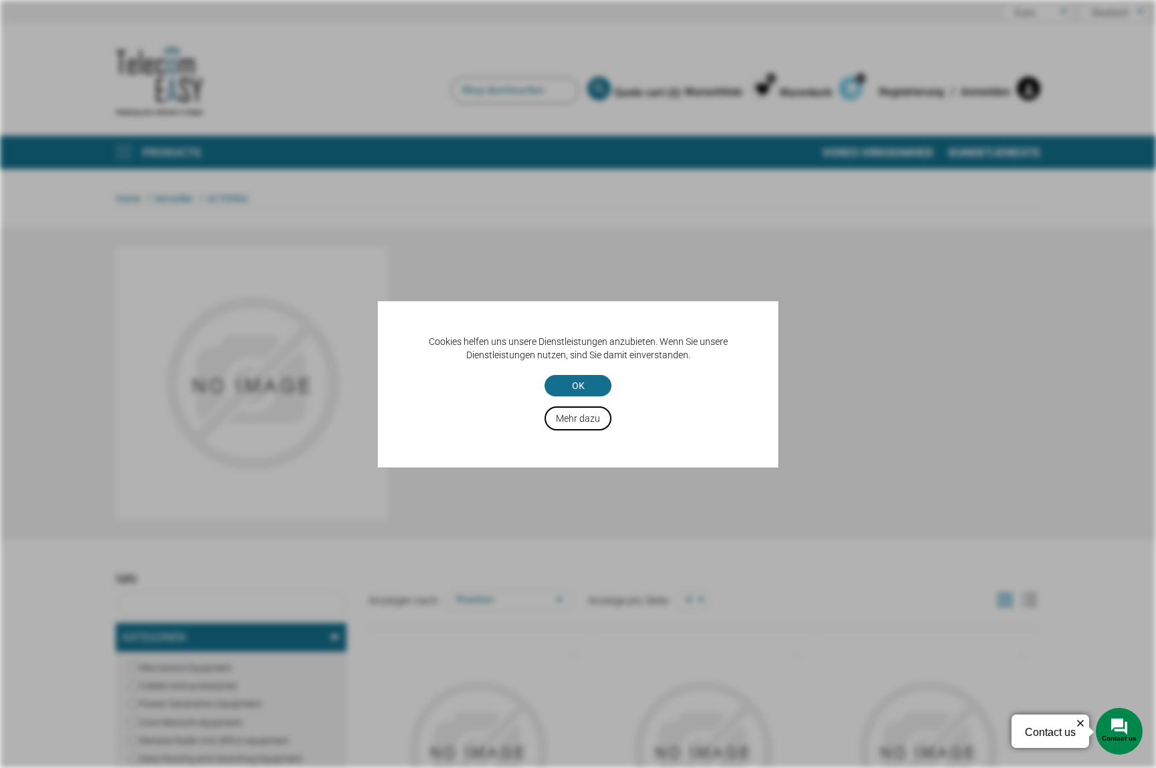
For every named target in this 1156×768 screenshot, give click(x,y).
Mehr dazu (578, 418)
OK (578, 385)
